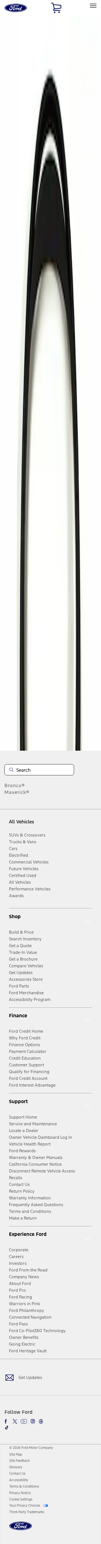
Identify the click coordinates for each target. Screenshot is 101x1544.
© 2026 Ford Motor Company (31, 1448)
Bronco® (14, 785)
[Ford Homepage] (20, 1529)
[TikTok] (6, 1427)
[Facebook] (6, 1421)
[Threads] (41, 1421)
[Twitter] (15, 1421)
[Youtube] (24, 1421)
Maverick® (16, 792)
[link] (15, 1454)
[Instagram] (33, 1421)
